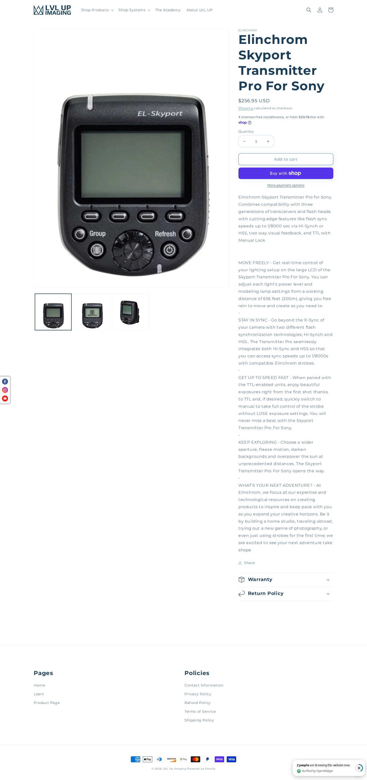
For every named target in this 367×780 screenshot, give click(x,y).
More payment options (285, 185)
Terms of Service (200, 711)
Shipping (245, 108)
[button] (97, 10)
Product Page (47, 702)
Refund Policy (197, 702)
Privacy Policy (197, 694)
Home (39, 685)
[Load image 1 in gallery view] (53, 312)
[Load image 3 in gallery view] (131, 312)
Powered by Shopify (201, 768)
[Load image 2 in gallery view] (92, 312)
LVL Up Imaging (174, 768)
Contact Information (203, 685)
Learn (39, 694)
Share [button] (249, 563)
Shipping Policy (199, 720)
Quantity (246, 131)
